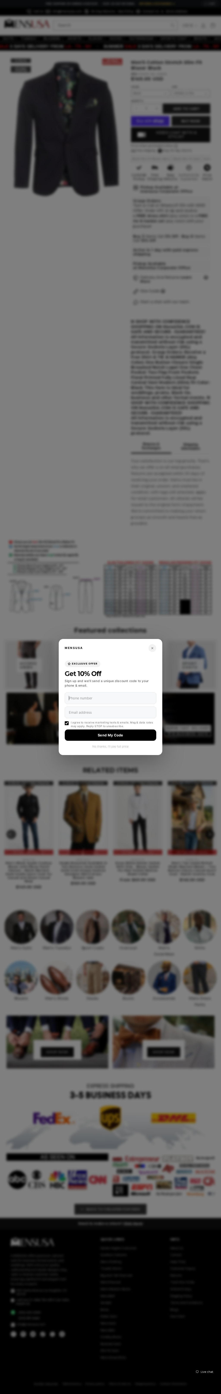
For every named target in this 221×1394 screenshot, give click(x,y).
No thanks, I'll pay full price (110, 746)
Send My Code (110, 735)
